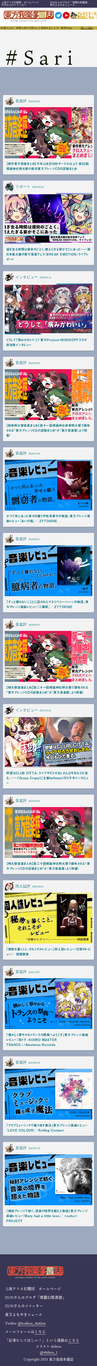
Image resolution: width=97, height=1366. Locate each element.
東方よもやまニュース (62, 4)
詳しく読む (87, 28)
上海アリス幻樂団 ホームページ (20, 2)
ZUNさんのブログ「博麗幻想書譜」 (70, 2)
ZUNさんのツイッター (13, 4)
